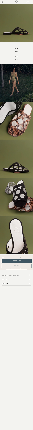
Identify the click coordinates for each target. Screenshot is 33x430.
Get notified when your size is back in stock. (16, 269)
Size (21, 257)
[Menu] (2, 2)
